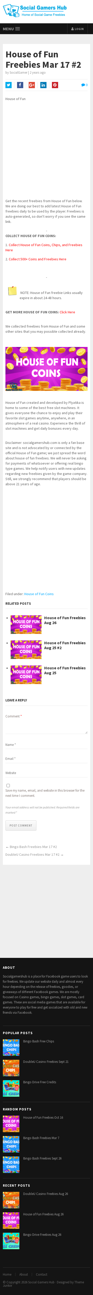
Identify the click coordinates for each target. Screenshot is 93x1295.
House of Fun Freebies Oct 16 (43, 1117)
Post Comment (21, 825)
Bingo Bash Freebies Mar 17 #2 (33, 846)
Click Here (67, 312)
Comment (13, 716)
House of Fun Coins (39, 594)
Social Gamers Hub (41, 1282)
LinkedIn (43, 85)
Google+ (32, 85)
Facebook (20, 85)
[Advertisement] (46, 151)
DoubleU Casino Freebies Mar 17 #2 (32, 854)
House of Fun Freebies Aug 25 (65, 670)
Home (7, 1274)
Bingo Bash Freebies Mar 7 (41, 1138)
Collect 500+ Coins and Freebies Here (37, 259)
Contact (41, 1274)
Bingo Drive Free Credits (39, 1082)
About (23, 1274)
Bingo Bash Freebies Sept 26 (42, 1158)
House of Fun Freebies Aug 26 (65, 620)
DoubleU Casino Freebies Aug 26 (45, 1194)
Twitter (8, 85)
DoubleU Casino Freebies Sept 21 (45, 1061)
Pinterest (55, 85)
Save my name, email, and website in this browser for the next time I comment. (44, 793)
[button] (11, 29)
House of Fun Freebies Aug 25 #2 (65, 645)
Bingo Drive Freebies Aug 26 (42, 1234)
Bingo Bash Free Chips (38, 1041)
